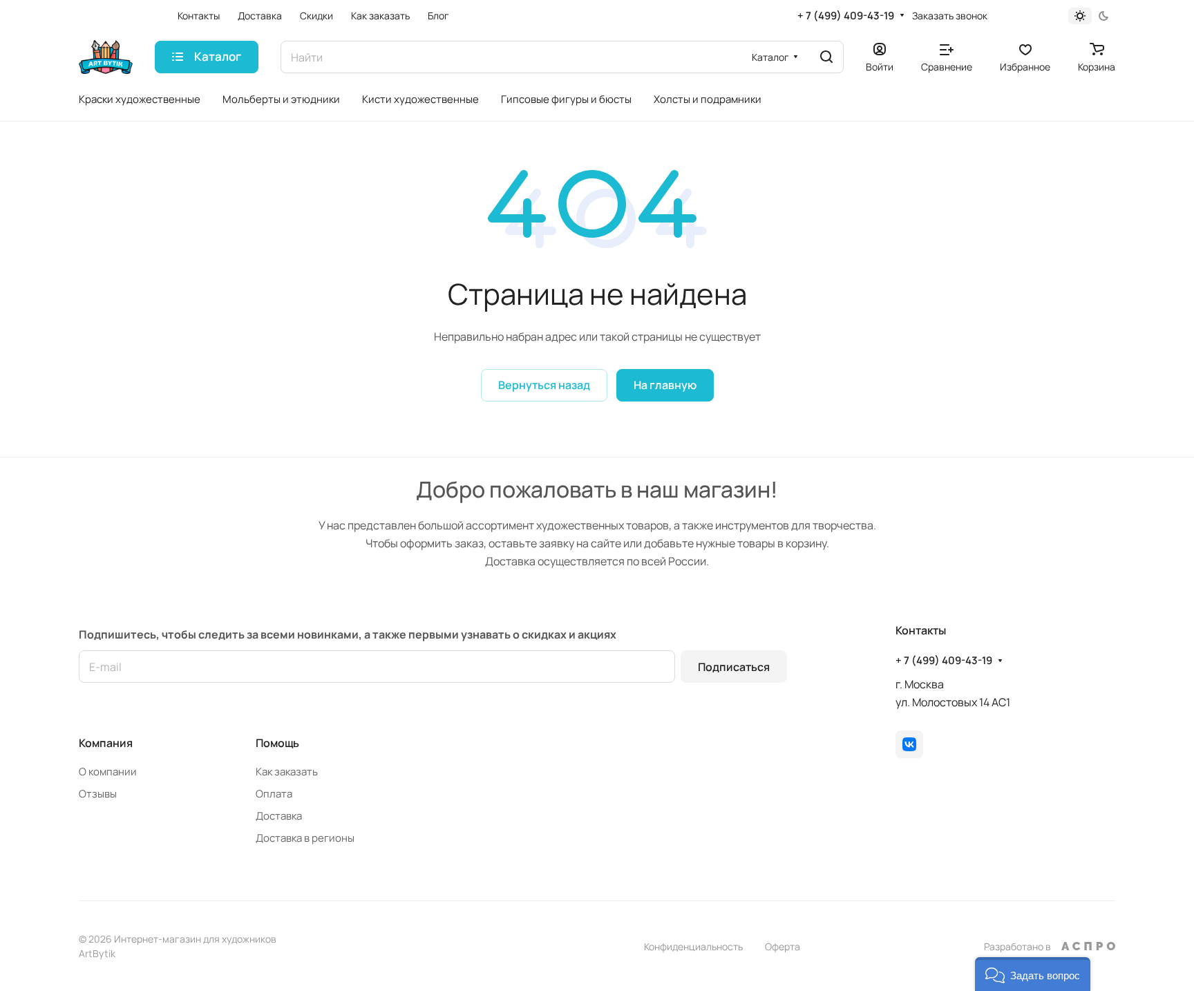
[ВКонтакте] (909, 744)
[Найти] (826, 57)
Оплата (274, 793)
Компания (106, 743)
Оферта (782, 946)
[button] (1032, 974)
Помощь (277, 743)
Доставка (279, 816)
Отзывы (98, 793)
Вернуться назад (544, 385)
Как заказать (287, 771)
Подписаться (734, 666)
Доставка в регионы (305, 838)
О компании (108, 771)
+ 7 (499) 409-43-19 (845, 16)
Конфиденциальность (693, 946)
